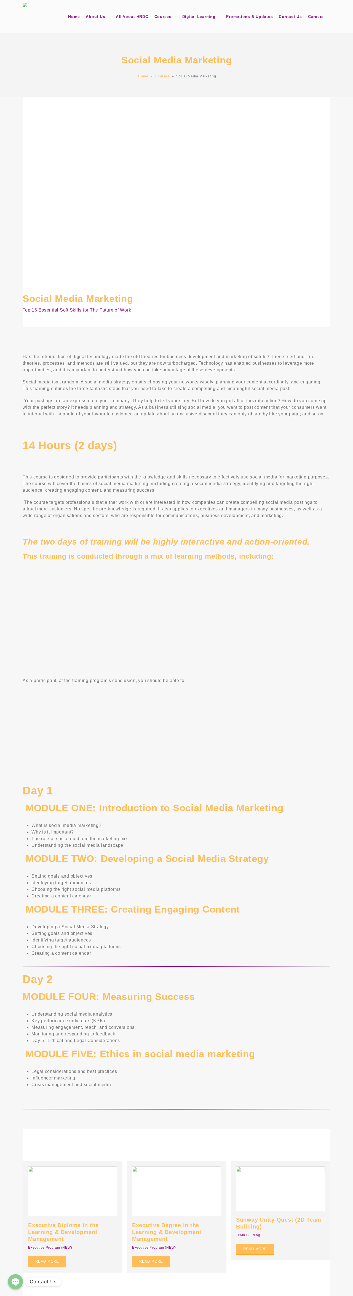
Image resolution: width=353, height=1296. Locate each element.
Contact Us (290, 16)
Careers (316, 16)
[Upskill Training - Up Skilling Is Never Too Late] (36, 16)
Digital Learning (199, 16)
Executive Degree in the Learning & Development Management (167, 1232)
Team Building (248, 1235)
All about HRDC (132, 16)
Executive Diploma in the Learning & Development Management (63, 1232)
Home (74, 16)
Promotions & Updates (249, 16)
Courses (163, 16)
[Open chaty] (15, 1281)
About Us (95, 16)
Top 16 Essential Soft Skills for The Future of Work (77, 310)
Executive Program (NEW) (50, 1247)
